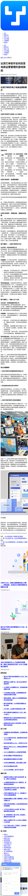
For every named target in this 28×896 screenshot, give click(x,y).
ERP (5, 33)
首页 (2, 57)
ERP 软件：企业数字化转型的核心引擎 (14, 709)
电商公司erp (7, 838)
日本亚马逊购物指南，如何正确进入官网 (15, 762)
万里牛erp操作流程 (9, 858)
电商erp (6, 834)
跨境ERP (6, 35)
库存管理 (20, 536)
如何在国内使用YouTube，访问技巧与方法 (15, 743)
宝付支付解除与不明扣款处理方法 (13, 755)
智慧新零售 (7, 840)
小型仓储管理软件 (9, 836)
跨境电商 (9, 536)
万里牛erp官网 (8, 862)
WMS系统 (6, 38)
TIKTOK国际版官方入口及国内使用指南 (15, 752)
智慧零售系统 (7, 847)
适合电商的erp (8, 842)
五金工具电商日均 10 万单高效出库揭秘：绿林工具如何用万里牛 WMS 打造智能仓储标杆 (14, 664)
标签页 (5, 42)
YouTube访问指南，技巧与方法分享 (13, 769)
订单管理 (6, 40)
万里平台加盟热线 (9, 857)
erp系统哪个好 (8, 844)
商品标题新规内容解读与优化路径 (13, 759)
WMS (5, 57)
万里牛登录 (7, 855)
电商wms (6, 853)
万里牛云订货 (7, 860)
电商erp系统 (7, 845)
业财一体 (6, 37)
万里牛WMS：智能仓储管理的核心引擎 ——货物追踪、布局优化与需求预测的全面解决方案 (14, 585)
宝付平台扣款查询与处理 (10, 766)
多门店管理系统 (8, 851)
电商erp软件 (7, 849)
